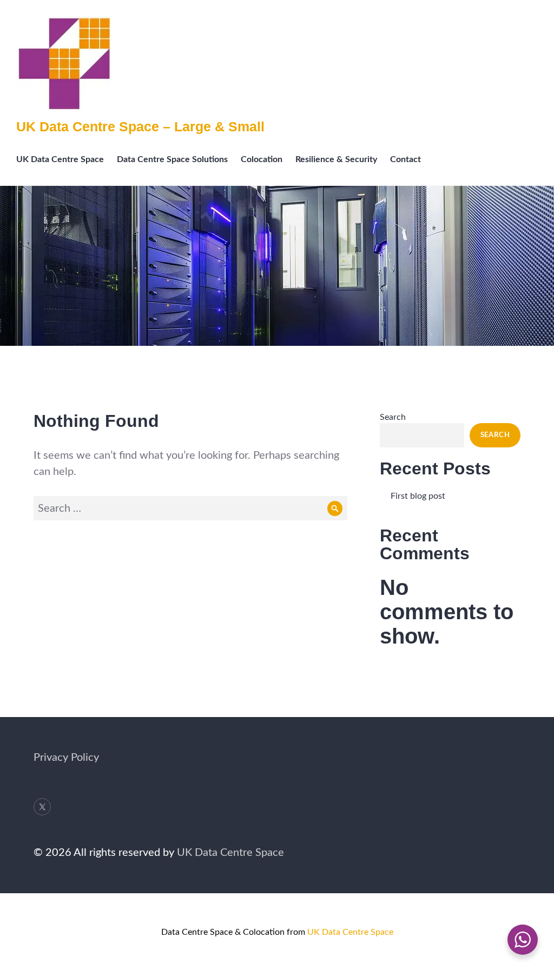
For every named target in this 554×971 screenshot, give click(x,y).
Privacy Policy (66, 757)
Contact (405, 159)
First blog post (418, 496)
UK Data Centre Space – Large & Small (140, 126)
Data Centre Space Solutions (172, 159)
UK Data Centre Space (60, 159)
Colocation (261, 159)
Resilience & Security (336, 159)
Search (393, 417)
